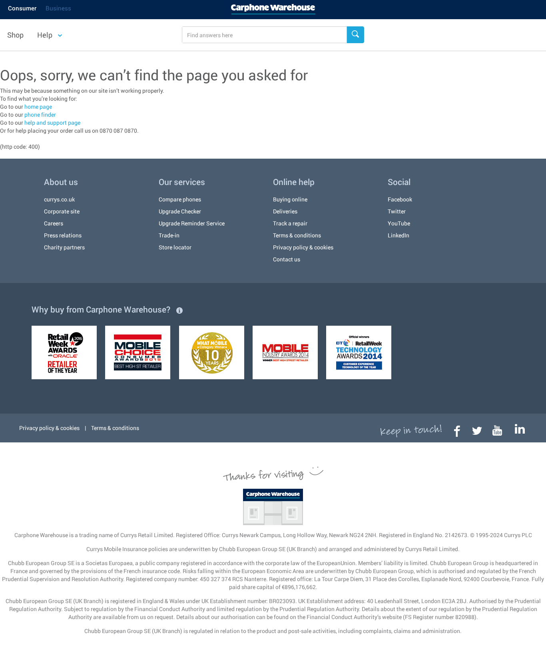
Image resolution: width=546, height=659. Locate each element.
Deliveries (285, 211)
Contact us (286, 259)
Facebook (400, 199)
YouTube (399, 223)
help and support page (52, 122)
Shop (15, 35)
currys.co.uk (59, 199)
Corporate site (62, 211)
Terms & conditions (297, 235)
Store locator (175, 247)
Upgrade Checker (180, 211)
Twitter (397, 211)
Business (58, 8)
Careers (53, 223)
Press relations (63, 235)
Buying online (290, 199)
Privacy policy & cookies (303, 247)
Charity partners (64, 247)
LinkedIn (398, 235)
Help (45, 35)
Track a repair (290, 223)
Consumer (22, 8)
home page (38, 106)
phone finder (40, 114)
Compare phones (180, 199)
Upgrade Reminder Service (192, 223)
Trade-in (169, 235)
